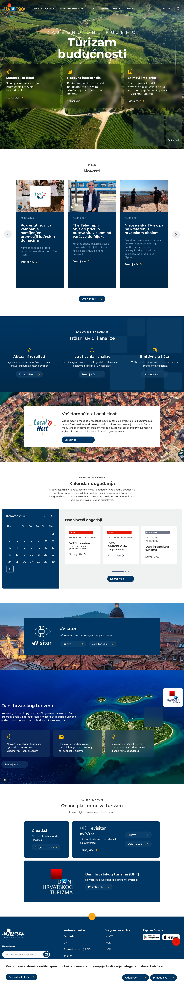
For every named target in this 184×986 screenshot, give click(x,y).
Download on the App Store (171, 937)
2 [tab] (126, 571)
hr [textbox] (164, 8)
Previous (8, 234)
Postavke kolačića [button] (20, 977)
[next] (51, 516)
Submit (46, 954)
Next (176, 234)
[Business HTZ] (14, 10)
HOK (108, 949)
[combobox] (166, 8)
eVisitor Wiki (100, 644)
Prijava (67, 644)
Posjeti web (95, 887)
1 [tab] (118, 571)
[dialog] (92, 972)
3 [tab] (129, 571)
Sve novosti (89, 298)
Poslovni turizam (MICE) (77, 949)
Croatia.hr (69, 936)
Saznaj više (13, 97)
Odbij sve (131, 977)
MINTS (109, 936)
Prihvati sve (160, 977)
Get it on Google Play (151, 937)
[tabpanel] (92, 74)
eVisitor (68, 955)
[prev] (44, 516)
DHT (66, 942)
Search (178, 8)
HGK (108, 942)
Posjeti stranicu (44, 847)
